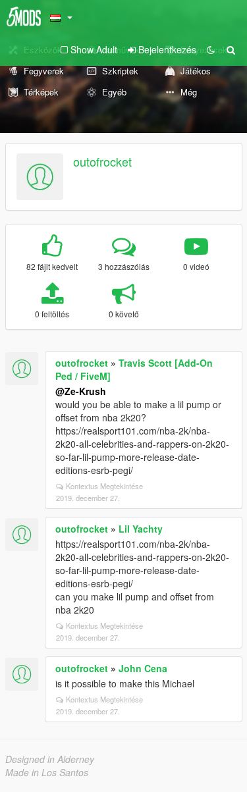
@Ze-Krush (80, 391)
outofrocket (102, 161)
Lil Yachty (141, 528)
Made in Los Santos (46, 772)
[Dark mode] (211, 49)
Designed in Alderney (49, 759)
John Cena (143, 668)
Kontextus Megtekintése (104, 486)
